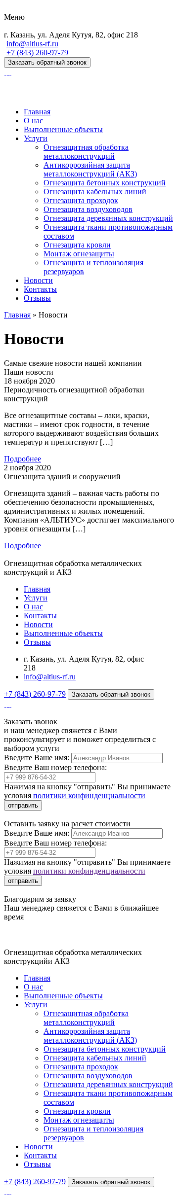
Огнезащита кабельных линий (95, 191)
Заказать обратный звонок (47, 62)
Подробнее (22, 459)
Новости (38, 280)
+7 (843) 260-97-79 (37, 52)
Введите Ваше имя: (36, 757)
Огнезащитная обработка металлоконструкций (86, 151)
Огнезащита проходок (81, 200)
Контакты (40, 289)
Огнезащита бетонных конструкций (105, 182)
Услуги (35, 138)
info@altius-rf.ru (32, 43)
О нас (33, 120)
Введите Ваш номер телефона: (55, 767)
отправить (23, 805)
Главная (37, 111)
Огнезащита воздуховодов (88, 209)
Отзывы (37, 298)
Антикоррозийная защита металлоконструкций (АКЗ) (90, 169)
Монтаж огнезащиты (79, 253)
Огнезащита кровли (77, 245)
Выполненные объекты (63, 129)
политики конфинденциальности (89, 795)
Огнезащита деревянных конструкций (108, 218)
